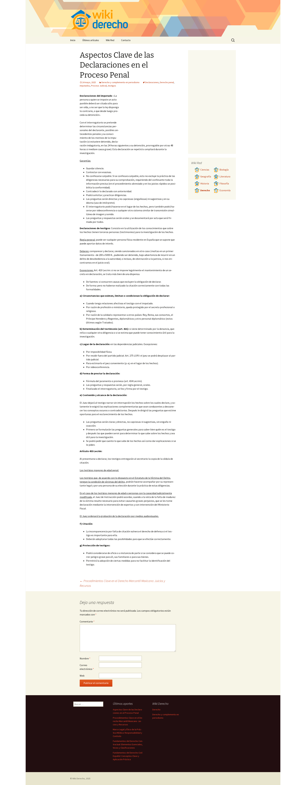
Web (82, 675)
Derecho (205, 190)
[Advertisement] (147, 116)
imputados (85, 85)
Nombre (85, 658)
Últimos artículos (90, 40)
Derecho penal (167, 82)
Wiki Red (110, 40)
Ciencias (204, 169)
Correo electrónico (87, 667)
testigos (112, 85)
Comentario (87, 621)
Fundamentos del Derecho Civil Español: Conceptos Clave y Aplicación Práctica (127, 756)
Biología (224, 169)
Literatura (224, 176)
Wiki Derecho (78, 778)
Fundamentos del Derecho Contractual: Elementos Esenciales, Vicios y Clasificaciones (128, 744)
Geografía (205, 176)
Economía (224, 190)
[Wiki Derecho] (153, 18)
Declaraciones (152, 82)
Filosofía (224, 183)
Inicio (72, 40)
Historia (204, 183)
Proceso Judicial (99, 85)
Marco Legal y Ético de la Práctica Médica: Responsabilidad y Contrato (127, 733)
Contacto (126, 40)
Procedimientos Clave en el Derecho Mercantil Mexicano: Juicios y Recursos (128, 721)
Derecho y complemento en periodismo (120, 82)
